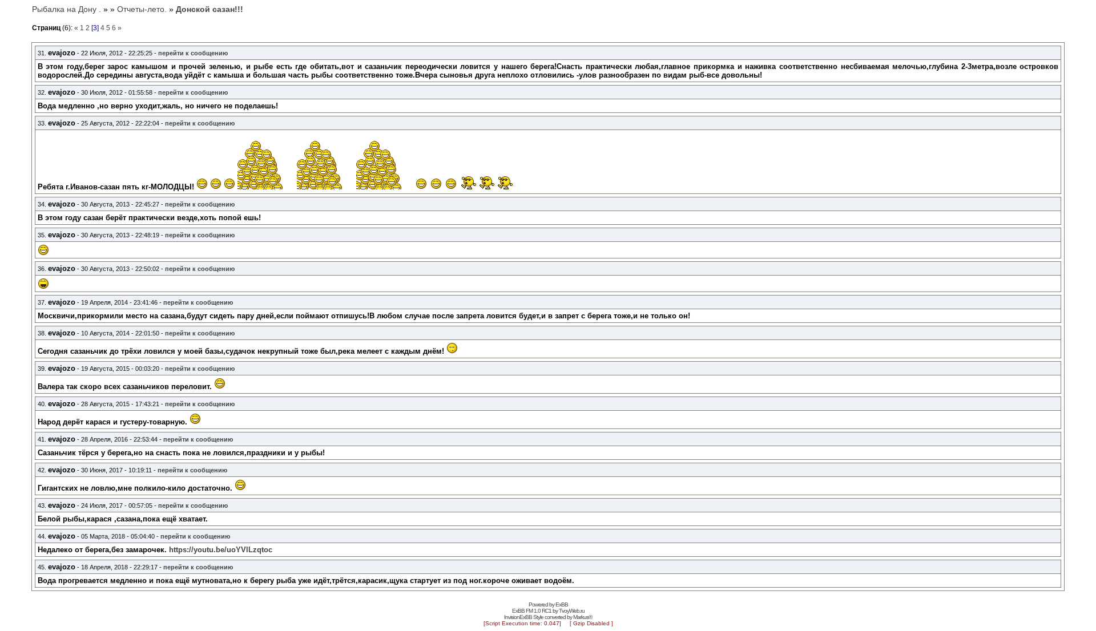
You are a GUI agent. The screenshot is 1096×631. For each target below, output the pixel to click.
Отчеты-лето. (142, 9)
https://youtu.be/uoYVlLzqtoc (220, 549)
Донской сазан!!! (209, 9)
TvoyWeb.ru (572, 611)
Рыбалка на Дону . (66, 9)
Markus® (582, 617)
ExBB (561, 604)
